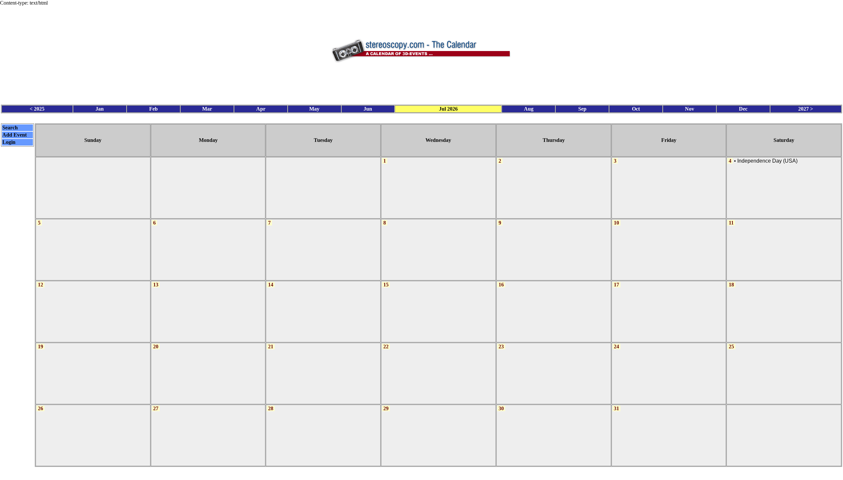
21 (270, 346)
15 (386, 284)
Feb (153, 109)
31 (616, 408)
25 (731, 346)
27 (155, 408)
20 (155, 346)
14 (270, 284)
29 (386, 408)
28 (270, 408)
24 (616, 346)
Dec (743, 109)
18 (731, 284)
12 (40, 284)
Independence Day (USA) (767, 161)
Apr (260, 109)
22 (386, 346)
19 (40, 346)
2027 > (805, 109)
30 (501, 408)
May (314, 109)
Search (10, 127)
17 (616, 284)
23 (501, 346)
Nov (689, 109)
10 (616, 223)
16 (501, 284)
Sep (582, 109)
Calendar (403, 473)
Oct (636, 109)
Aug (528, 109)
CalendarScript (436, 473)
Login (8, 142)
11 (731, 223)
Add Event (14, 135)
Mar (207, 109)
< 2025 (37, 109)
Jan (99, 109)
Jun (368, 109)
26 (40, 408)
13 (155, 284)
